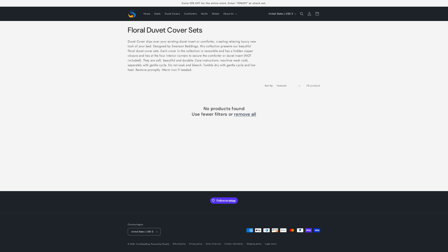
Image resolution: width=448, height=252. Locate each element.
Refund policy (179, 243)
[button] (229, 13)
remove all (245, 114)
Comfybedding (143, 244)
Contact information (234, 243)
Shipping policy (254, 243)
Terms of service (213, 243)
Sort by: (269, 85)
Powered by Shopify (160, 244)
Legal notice (270, 243)
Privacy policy (195, 243)
